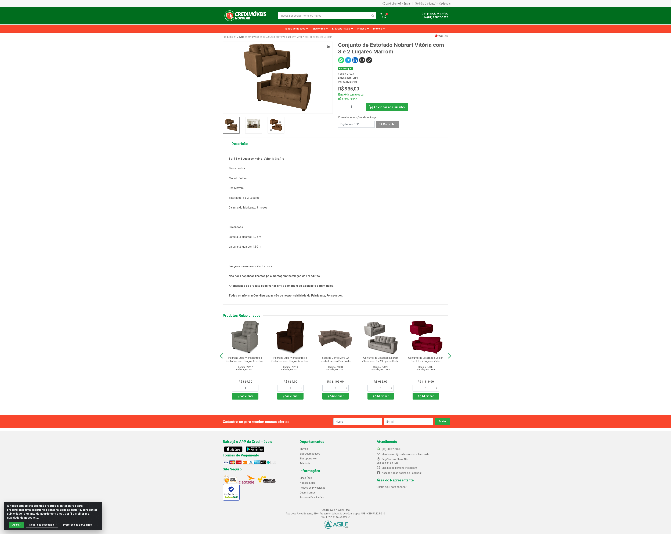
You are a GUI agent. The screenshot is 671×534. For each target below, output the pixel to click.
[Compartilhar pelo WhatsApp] (341, 60)
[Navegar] (221, 356)
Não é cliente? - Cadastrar (435, 3)
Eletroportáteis (308, 458)
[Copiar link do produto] (369, 60)
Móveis (304, 448)
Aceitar (16, 524)
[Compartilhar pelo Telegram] (348, 60)
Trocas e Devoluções (312, 497)
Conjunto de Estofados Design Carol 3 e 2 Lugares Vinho (425, 359)
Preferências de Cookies (77, 524)
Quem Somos (308, 492)
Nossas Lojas (308, 482)
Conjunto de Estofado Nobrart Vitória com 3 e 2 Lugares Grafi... (380, 359)
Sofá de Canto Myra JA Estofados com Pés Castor (335, 359)
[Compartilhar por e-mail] (362, 60)
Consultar (389, 124)
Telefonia (305, 463)
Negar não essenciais (42, 524)
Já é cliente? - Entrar (398, 3)
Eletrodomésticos (310, 453)
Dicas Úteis (306, 478)
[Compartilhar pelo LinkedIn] (355, 60)
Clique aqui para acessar (391, 487)
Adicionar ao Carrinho (389, 107)
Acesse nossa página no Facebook (401, 472)
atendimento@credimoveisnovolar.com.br (406, 454)
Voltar (443, 36)
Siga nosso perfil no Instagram (399, 467)
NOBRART (351, 81)
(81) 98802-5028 (437, 17)
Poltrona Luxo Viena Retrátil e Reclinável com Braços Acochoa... (245, 359)
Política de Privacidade (312, 487)
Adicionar (246, 396)
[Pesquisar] (372, 15)
